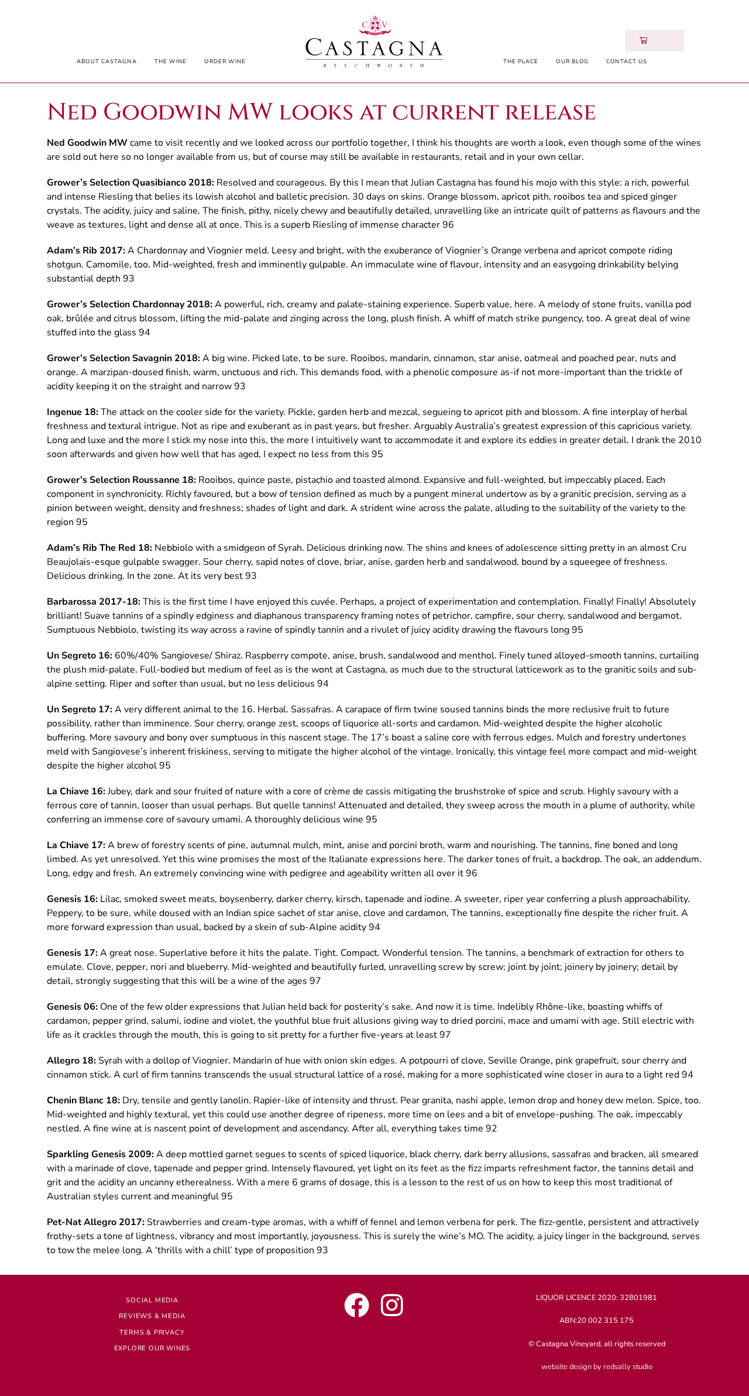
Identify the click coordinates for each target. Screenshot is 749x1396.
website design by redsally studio (596, 1366)
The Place (521, 61)
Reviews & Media (152, 1316)
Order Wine (225, 61)
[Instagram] (391, 1305)
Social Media (152, 1300)
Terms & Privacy (151, 1332)
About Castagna (106, 61)
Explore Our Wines (152, 1348)
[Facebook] (356, 1305)
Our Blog (572, 61)
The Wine (170, 61)
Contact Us (626, 61)
